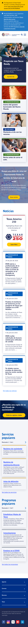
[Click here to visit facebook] (3, 622)
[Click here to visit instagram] (8, 622)
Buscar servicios (14, 197)
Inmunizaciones (9, 533)
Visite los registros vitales (14, 415)
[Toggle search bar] (21, 34)
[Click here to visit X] (13, 622)
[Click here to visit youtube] (18, 622)
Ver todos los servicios (9, 492)
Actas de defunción (10, 481)
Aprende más (10, 76)
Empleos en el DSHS (11, 550)
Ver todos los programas (10, 564)
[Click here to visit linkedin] (22, 622)
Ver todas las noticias (10, 391)
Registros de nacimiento (12, 448)
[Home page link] (11, 34)
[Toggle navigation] (24, 34)
